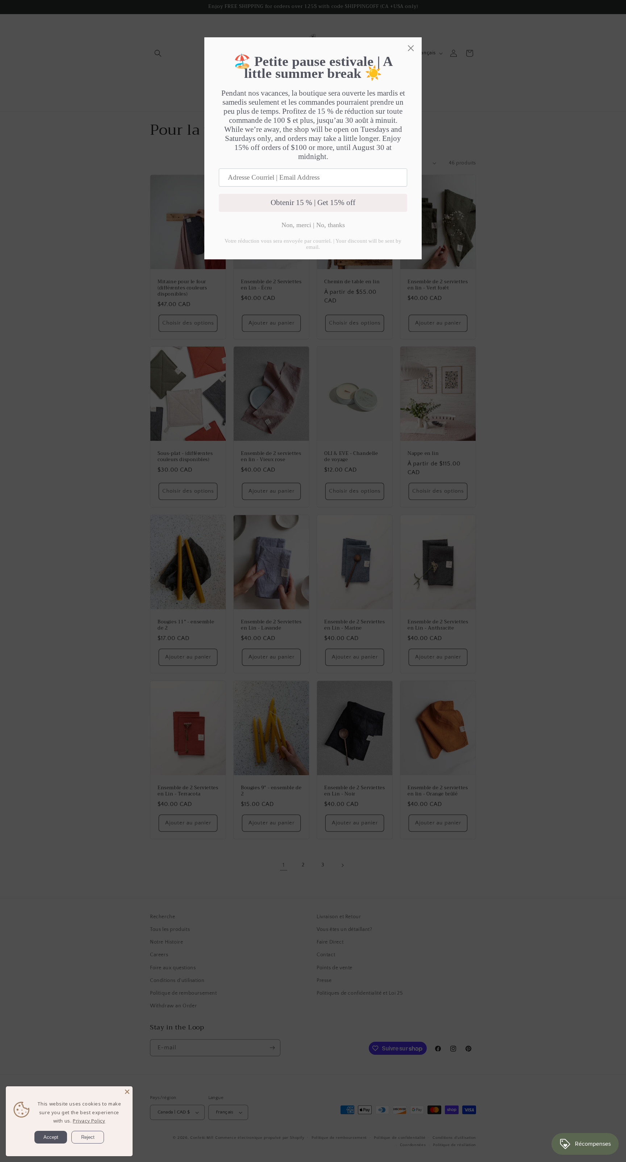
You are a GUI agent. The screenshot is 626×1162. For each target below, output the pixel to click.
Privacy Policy (89, 1120)
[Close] (127, 1091)
